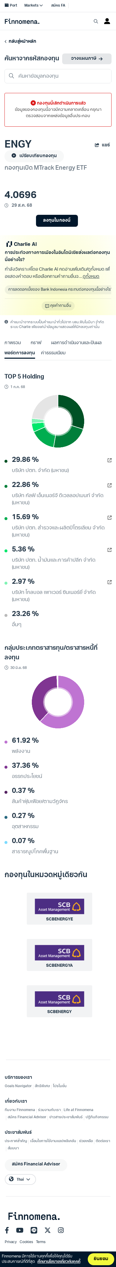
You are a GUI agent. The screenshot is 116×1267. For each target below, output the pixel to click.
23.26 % (25, 614)
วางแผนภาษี (83, 58)
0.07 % (23, 841)
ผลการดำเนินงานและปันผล (76, 343)
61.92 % (25, 740)
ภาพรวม (12, 343)
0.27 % (23, 816)
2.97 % (23, 582)
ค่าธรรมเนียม (53, 353)
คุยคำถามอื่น (60, 306)
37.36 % (25, 766)
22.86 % (25, 485)
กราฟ (36, 343)
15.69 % (25, 517)
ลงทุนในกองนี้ (56, 220)
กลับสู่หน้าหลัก (21, 41)
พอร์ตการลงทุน (19, 353)
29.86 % (25, 460)
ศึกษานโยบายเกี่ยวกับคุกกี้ (58, 1262)
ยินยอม (101, 1259)
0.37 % (23, 791)
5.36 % (23, 549)
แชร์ (106, 145)
